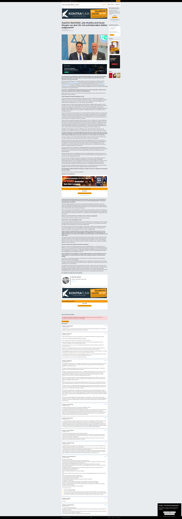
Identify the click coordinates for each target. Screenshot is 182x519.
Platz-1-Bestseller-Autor (73, 82)
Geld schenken (115, 17)
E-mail (77, 32)
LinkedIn (72, 32)
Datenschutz (118, 517)
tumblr (68, 32)
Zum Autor (74, 281)
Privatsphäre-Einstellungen (169, 514)
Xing (74, 32)
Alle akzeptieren (166, 512)
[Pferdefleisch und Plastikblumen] (114, 75)
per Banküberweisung (84, 195)
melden (105, 325)
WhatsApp (75, 32)
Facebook (64, 32)
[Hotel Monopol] (110, 75)
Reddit (66, 32)
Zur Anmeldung (65, 321)
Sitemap (109, 517)
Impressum (113, 517)
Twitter (62, 32)
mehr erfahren (115, 21)
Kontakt (164, 516)
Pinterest (70, 32)
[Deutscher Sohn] (118, 75)
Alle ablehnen (172, 512)
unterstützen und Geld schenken (84, 193)
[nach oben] (91, 517)
